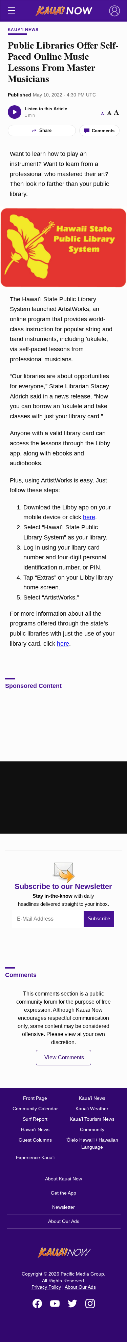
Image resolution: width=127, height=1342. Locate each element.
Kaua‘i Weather (92, 1108)
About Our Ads (63, 1221)
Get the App (63, 1193)
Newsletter (63, 1207)
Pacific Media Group (82, 1274)
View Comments (64, 1057)
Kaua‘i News (23, 29)
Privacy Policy (46, 1287)
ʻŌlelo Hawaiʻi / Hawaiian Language (92, 1143)
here (89, 517)
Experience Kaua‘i (35, 1157)
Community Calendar (35, 1108)
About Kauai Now (63, 1178)
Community (92, 1129)
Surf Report (35, 1119)
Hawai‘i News (35, 1129)
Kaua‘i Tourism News (92, 1119)
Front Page (35, 1098)
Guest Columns (35, 1140)
